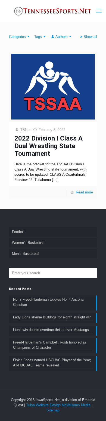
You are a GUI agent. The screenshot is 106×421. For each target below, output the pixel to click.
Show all (90, 37)
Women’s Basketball (28, 243)
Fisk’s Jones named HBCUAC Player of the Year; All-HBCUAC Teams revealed (52, 362)
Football (18, 232)
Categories (17, 37)
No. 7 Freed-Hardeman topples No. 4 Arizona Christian (48, 302)
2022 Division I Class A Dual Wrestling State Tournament (48, 146)
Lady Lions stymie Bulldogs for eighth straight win (52, 317)
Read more (84, 192)
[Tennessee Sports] (53, 11)
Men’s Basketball (25, 254)
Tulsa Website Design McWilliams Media (59, 405)
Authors (61, 37)
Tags (38, 37)
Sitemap (53, 410)
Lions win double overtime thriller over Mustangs (51, 330)
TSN (23, 130)
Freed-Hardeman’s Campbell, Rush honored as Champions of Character (49, 345)
